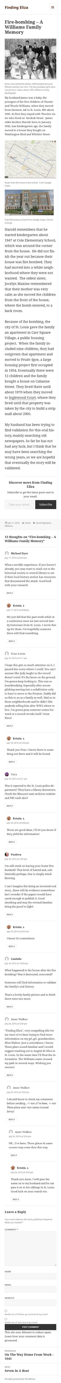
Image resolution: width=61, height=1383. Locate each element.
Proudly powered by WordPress (20, 1379)
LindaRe (16, 959)
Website (9, 1298)
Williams (9, 525)
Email (8, 1284)
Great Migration (43, 522)
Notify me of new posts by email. (21, 1322)
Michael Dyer (19, 553)
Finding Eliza (16, 7)
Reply (10, 593)
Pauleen (16, 854)
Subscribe (45, 504)
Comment (11, 1229)
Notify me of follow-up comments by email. (26, 1314)
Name (8, 1271)
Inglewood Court (22, 397)
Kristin (28, 522)
